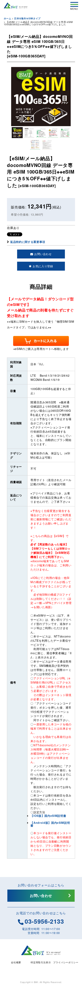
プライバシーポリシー (65, 962)
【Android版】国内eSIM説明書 (50, 824)
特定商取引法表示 (41, 962)
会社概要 (16, 962)
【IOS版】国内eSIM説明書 (48, 816)
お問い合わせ (41, 895)
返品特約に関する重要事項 (27, 242)
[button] (17, 132)
